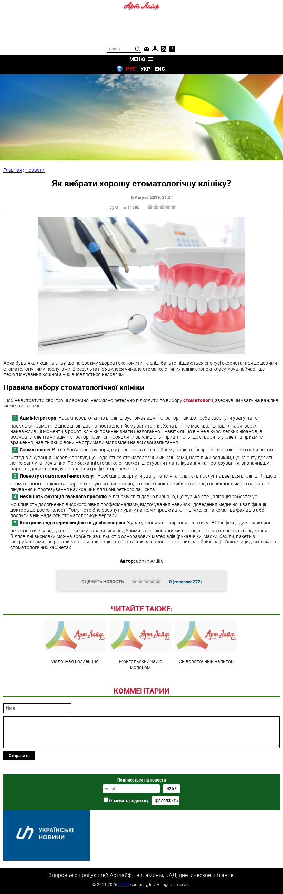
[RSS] (163, 49)
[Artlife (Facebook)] (172, 49)
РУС (131, 68)
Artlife (123, 884)
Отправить (19, 755)
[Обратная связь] (146, 49)
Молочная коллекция (75, 661)
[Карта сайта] (155, 49)
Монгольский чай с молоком (140, 664)
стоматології (198, 400)
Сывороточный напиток (206, 661)
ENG (160, 68)
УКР (145, 68)
